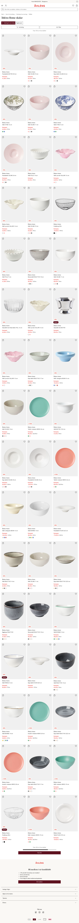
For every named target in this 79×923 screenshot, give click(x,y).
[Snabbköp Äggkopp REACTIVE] (3, 594)
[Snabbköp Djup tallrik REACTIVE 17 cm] (29, 340)
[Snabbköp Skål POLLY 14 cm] (29, 137)
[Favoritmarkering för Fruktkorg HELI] (76, 188)
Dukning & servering (21, 14)
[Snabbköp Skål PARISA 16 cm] (3, 644)
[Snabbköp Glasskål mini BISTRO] (54, 289)
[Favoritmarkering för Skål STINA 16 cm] (24, 86)
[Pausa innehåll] (77, 1)
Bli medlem (39, 882)
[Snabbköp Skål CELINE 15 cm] (29, 36)
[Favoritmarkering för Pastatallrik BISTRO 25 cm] (24, 36)
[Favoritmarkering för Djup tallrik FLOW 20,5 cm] (50, 644)
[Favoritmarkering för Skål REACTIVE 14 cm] (24, 543)
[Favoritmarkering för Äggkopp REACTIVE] (24, 594)
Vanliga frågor (6, 889)
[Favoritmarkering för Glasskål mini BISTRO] (76, 289)
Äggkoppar (19, 23)
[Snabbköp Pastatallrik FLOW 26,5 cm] (54, 492)
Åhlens (4, 902)
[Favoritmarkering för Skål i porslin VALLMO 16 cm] (76, 137)
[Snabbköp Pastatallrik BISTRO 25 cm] (3, 36)
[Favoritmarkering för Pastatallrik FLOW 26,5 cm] (76, 492)
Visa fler (39, 853)
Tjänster (4, 898)
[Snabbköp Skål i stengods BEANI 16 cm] (54, 340)
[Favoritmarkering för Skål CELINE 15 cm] (50, 36)
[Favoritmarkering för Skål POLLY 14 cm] (50, 137)
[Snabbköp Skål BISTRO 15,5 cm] (54, 391)
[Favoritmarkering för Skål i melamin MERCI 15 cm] (76, 746)
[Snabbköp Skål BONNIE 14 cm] (29, 492)
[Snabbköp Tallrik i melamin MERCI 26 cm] (29, 391)
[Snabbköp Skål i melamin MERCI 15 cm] (54, 746)
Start (2, 14)
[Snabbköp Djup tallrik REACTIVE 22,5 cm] (54, 543)
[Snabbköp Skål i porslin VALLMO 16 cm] (54, 137)
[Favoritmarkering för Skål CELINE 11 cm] (50, 86)
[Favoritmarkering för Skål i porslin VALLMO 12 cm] (50, 289)
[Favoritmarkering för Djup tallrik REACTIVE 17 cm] (50, 340)
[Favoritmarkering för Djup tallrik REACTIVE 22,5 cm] (76, 543)
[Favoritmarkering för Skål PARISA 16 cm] (24, 644)
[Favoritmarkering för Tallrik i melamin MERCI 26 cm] (50, 391)
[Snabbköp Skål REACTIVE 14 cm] (3, 543)
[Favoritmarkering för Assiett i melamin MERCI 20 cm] (50, 695)
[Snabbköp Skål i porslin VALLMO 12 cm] (29, 289)
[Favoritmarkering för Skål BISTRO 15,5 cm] (76, 391)
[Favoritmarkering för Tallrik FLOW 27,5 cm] (76, 797)
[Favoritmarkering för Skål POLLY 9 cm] (24, 239)
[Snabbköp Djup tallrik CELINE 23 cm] (54, 36)
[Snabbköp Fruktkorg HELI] (54, 188)
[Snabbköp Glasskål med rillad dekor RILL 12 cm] (3, 289)
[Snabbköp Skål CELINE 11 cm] (29, 86)
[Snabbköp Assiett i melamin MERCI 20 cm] (29, 695)
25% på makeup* (39, 1)
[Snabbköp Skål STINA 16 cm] (3, 86)
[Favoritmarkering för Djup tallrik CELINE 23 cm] (76, 36)
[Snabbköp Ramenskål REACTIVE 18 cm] (29, 239)
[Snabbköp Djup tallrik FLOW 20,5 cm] (29, 644)
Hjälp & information (7, 894)
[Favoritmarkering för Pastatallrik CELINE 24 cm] (24, 137)
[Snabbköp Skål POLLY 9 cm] (3, 239)
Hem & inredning (10, 14)
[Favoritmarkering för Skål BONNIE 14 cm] (50, 492)
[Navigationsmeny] (2, 6)
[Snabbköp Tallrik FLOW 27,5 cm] (54, 797)
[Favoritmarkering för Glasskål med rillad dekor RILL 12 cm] (24, 289)
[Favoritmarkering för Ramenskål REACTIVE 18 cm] (50, 239)
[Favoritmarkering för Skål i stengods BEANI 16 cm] (76, 340)
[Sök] (3, 9)
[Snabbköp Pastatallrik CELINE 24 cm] (3, 137)
